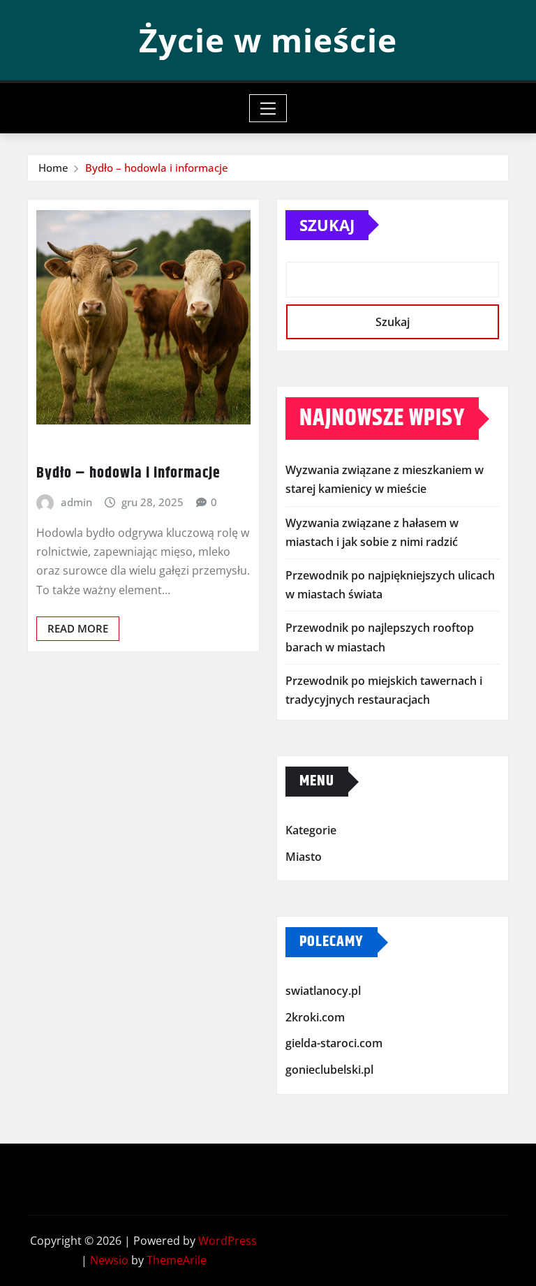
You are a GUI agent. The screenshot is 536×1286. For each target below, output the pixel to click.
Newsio (109, 1260)
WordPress (227, 1240)
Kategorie (310, 830)
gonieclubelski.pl (329, 1069)
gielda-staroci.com (333, 1043)
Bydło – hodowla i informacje (156, 168)
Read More (77, 628)
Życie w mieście (268, 39)
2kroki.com (315, 1017)
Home (53, 168)
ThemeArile (177, 1260)
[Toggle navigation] (268, 108)
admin (76, 502)
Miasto (303, 856)
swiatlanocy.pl (323, 990)
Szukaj (327, 224)
